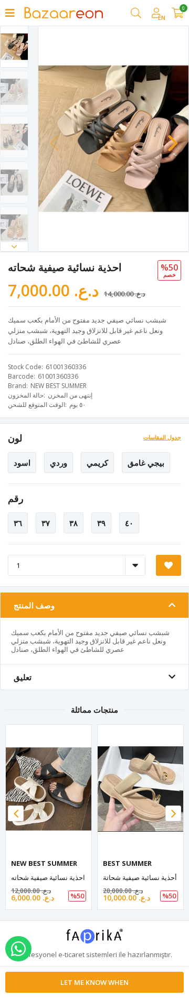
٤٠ (129, 523)
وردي (58, 462)
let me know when (94, 982)
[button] (14, 246)
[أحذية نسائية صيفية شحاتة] (140, 789)
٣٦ (18, 523)
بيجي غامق (146, 462)
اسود (22, 462)
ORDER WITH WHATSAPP (18, 948)
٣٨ (73, 523)
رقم (16, 498)
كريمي (97, 462)
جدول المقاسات (162, 437)
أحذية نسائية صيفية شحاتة (140, 877)
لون (15, 438)
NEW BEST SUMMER (58, 385)
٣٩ (101, 523)
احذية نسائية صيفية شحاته (48, 877)
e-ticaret (71, 954)
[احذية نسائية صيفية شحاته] (48, 789)
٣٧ (45, 523)
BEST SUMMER (127, 863)
